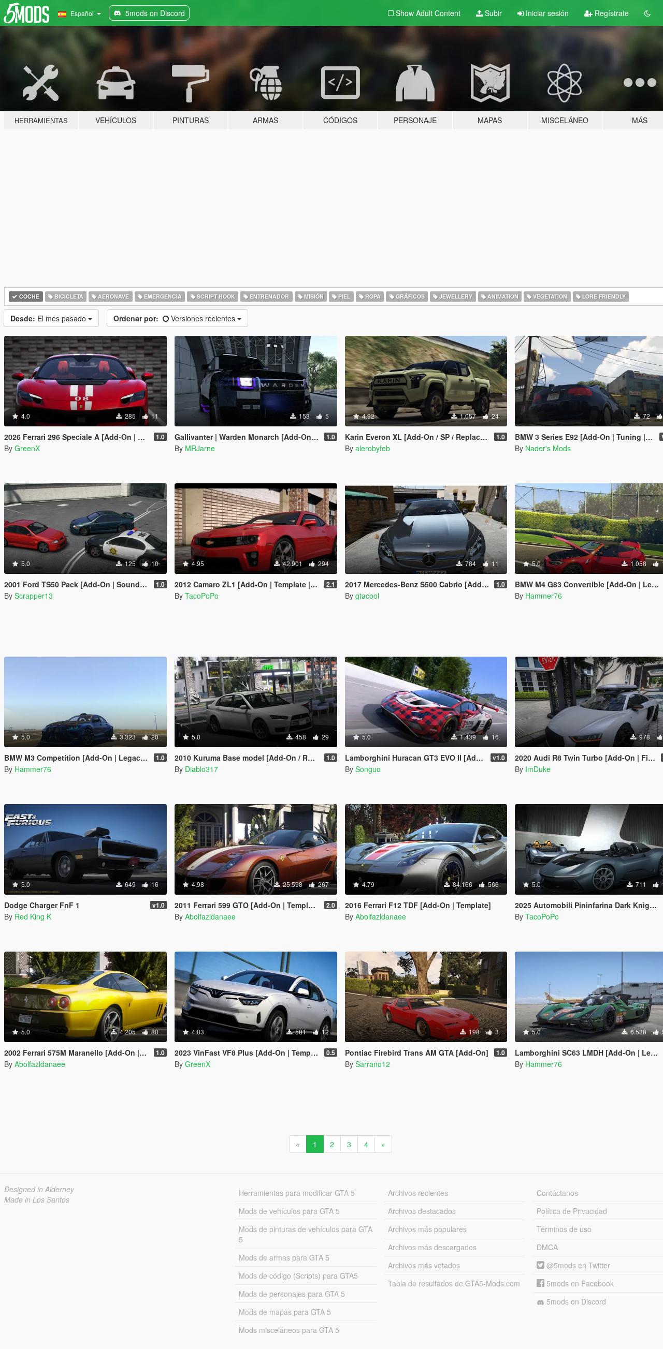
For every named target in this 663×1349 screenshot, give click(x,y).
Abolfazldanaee (210, 916)
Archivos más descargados (432, 1247)
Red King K (33, 916)
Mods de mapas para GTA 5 (285, 1312)
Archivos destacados (422, 1211)
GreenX (27, 448)
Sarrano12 (372, 1064)
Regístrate (611, 13)
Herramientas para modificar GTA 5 (297, 1193)
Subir (492, 13)
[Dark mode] (647, 13)
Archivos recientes (418, 1193)
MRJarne (200, 448)
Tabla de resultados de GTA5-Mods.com (454, 1283)
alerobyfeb (372, 448)
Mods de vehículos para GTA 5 (289, 1211)
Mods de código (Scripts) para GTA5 (298, 1275)
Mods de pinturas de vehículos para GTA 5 (305, 1234)
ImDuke (538, 769)
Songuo (368, 769)
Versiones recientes (175, 318)
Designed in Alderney (39, 1189)
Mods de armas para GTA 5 (284, 1257)
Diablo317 (201, 769)
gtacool (367, 595)
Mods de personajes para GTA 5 (292, 1293)
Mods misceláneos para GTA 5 (289, 1330)
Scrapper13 (34, 595)
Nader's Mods (548, 448)
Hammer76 (543, 595)
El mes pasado (49, 318)
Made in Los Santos (36, 1199)
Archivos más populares (427, 1229)
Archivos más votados (424, 1265)
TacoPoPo (202, 595)
